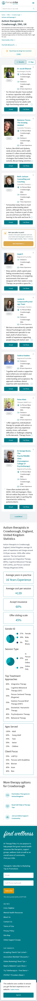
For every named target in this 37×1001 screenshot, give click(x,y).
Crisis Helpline (8, 908)
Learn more (14, 989)
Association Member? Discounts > (16, 957)
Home (3, 15)
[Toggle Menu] (33, 3)
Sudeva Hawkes (23, 355)
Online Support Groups (12, 940)
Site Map (6, 935)
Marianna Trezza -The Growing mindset (24, 123)
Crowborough (16, 15)
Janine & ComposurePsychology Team (24, 302)
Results (21, 62)
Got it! (18, 995)
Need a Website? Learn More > (15, 966)
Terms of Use (8, 926)
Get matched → (18, 244)
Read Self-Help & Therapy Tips (21, 806)
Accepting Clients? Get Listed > (15, 952)
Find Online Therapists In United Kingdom (21, 795)
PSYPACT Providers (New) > (14, 975)
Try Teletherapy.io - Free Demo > (15, 970)
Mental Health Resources (13, 912)
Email (11, 109)
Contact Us (7, 921)
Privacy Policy (8, 931)
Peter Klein (21, 399)
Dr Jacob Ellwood (24, 68)
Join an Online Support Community (20, 817)
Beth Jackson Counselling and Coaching (23, 179)
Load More (18, 516)
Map (32, 62)
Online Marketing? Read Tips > (15, 961)
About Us (6, 917)
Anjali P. (20, 254)
